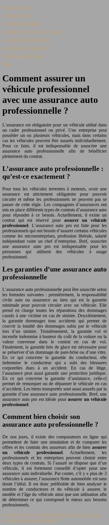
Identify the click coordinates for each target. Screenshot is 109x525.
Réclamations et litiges (22, 55)
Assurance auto (16, 15)
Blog (6, 64)
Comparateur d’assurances (26, 47)
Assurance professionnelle (26, 39)
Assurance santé (17, 7)
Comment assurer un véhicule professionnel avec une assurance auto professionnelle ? (51, 517)
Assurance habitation (21, 23)
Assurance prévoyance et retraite (32, 31)
